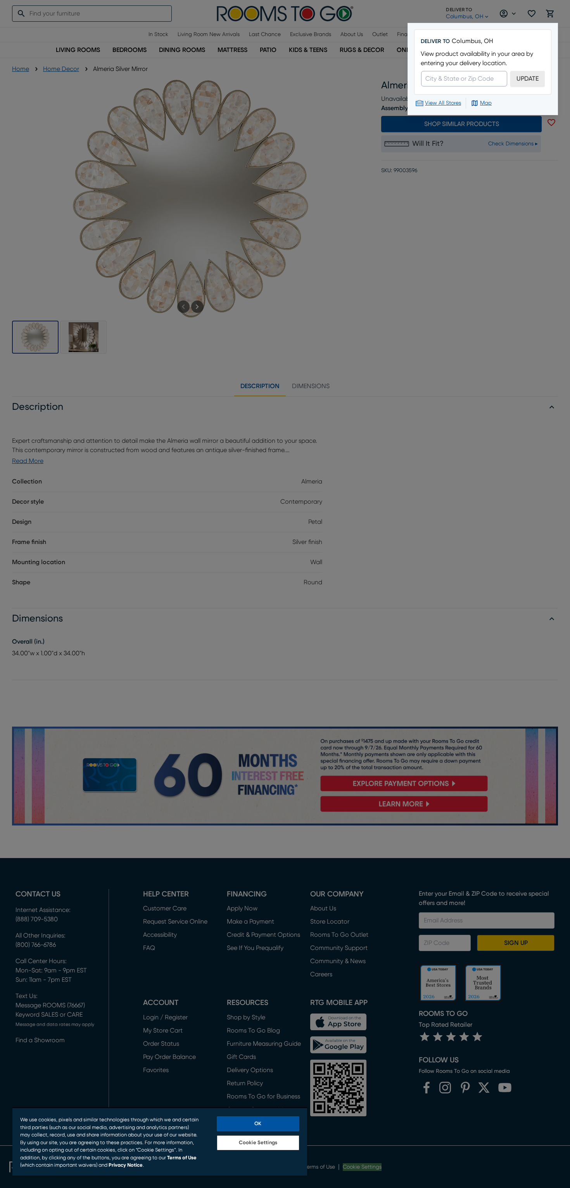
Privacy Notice (126, 1165)
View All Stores (443, 103)
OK (257, 1123)
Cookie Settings (258, 1142)
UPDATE (527, 79)
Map (486, 103)
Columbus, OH (472, 41)
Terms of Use (182, 1157)
